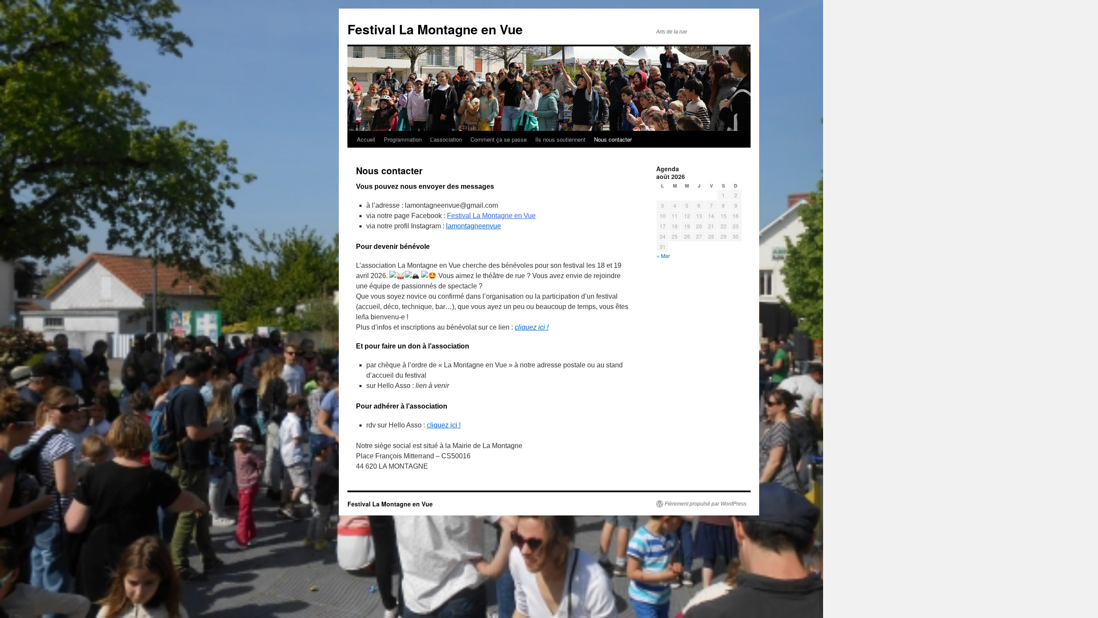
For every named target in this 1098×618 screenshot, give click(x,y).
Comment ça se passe (499, 139)
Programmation (403, 139)
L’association (446, 139)
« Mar (663, 255)
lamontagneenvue (473, 226)
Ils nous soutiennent (560, 139)
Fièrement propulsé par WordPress (705, 504)
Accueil (366, 139)
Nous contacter (613, 139)
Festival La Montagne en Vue (435, 29)
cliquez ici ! (444, 425)
